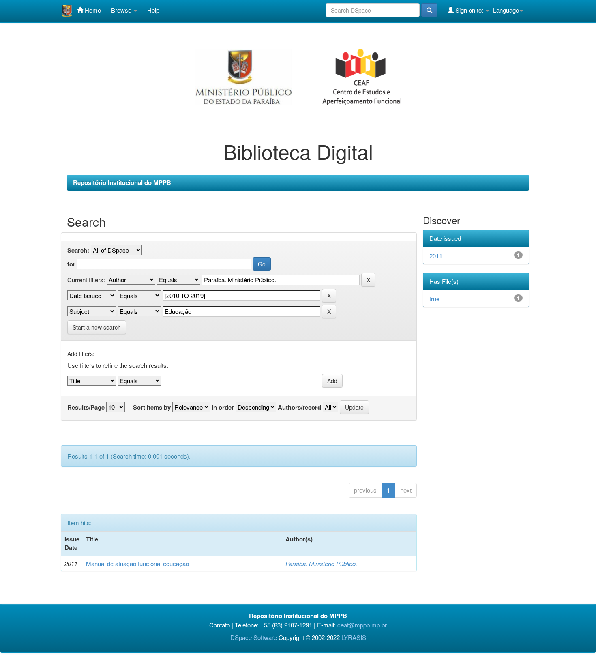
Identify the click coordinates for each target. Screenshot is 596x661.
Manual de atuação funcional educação (137, 563)
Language (506, 10)
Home (92, 10)
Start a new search (97, 327)
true (434, 298)
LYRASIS (353, 637)
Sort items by (152, 407)
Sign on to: (469, 10)
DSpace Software (253, 637)
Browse (122, 10)
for (71, 264)
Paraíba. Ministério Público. (321, 563)
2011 (435, 255)
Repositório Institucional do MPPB (122, 182)
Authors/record (299, 407)
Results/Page (86, 407)
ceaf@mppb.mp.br (362, 624)
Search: (78, 250)
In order (223, 407)
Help (153, 10)
